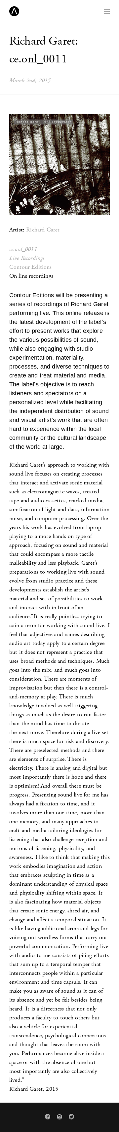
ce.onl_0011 (23, 249)
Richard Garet (43, 229)
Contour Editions (30, 267)
